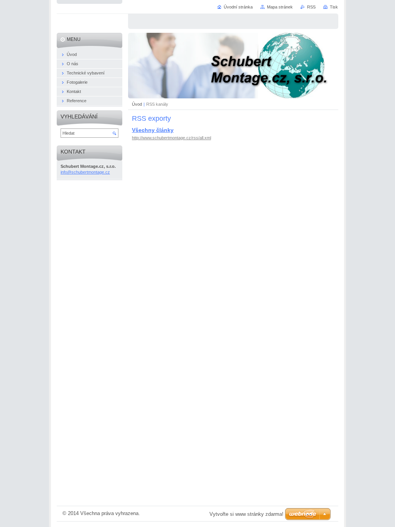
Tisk (334, 7)
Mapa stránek (280, 7)
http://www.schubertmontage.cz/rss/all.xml (171, 137)
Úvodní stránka (238, 7)
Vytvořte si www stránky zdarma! (246, 514)
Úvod (137, 104)
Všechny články (153, 130)
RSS (311, 7)
